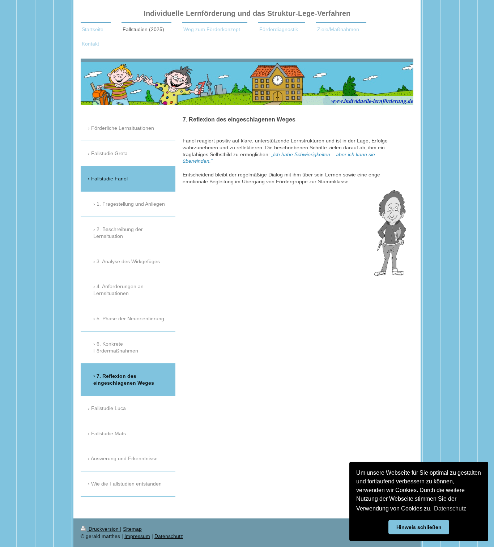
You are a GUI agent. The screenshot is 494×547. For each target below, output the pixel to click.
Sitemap (132, 529)
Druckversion (103, 529)
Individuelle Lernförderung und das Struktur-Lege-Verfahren (247, 13)
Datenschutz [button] (450, 508)
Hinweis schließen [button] (419, 527)
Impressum (137, 536)
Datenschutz (168, 536)
